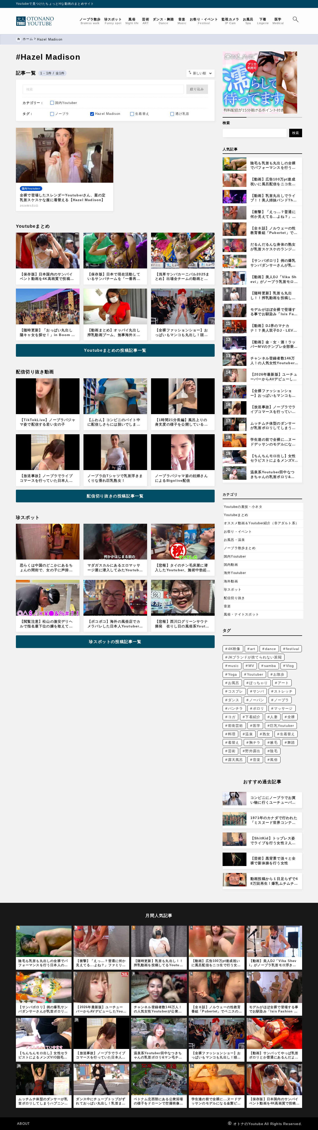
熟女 (266, 734)
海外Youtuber (235, 573)
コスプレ (235, 691)
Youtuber (255, 674)
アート (283, 683)
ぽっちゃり (258, 683)
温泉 (249, 734)
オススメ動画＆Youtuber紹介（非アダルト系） (261, 523)
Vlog (290, 666)
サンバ (258, 691)
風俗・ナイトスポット (241, 614)
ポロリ (258, 708)
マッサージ (283, 708)
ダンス (233, 700)
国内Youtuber (235, 556)
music (233, 666)
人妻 (274, 717)
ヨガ (232, 717)
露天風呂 (235, 760)
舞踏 (291, 742)
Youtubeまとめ (236, 515)
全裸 (291, 717)
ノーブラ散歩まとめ (240, 548)
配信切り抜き (234, 598)
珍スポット (232, 589)
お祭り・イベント (238, 531)
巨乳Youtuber (282, 726)
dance (270, 649)
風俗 (274, 760)
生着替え (287, 734)
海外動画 (231, 581)
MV (251, 666)
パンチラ (235, 708)
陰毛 (274, 751)
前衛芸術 (235, 726)
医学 (256, 726)
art (252, 649)
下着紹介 (252, 717)
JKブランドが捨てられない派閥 (255, 657)
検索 (226, 123)
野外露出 (252, 751)
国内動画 (231, 564)
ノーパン (256, 700)
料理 (232, 734)
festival (292, 649)
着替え (233, 742)
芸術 (232, 751)
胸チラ (255, 742)
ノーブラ (281, 700)
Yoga (232, 674)
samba (270, 666)
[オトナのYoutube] (37, 21)
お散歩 (279, 674)
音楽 (227, 606)
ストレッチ (283, 691)
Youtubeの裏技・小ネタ (243, 507)
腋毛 (274, 742)
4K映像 (234, 649)
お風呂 (233, 683)
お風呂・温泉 (234, 540)
